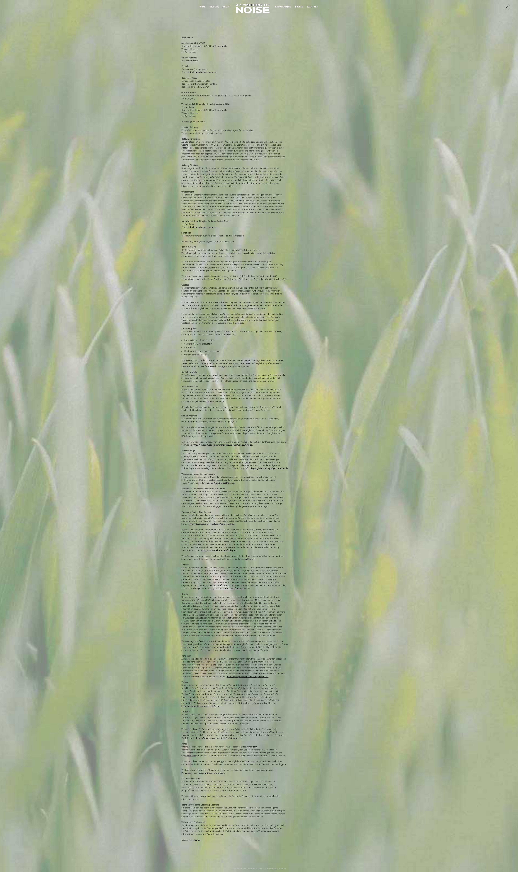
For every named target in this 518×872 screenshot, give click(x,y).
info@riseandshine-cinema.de (202, 72)
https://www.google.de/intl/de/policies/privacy (219, 738)
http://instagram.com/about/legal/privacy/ (248, 676)
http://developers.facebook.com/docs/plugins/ (211, 524)
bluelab (282, 869)
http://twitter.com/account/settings (226, 588)
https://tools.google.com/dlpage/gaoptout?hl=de (264, 468)
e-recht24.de (194, 840)
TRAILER (214, 6)
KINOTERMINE (283, 6)
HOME (202, 6)
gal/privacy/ (251, 559)
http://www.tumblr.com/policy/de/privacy (201, 706)
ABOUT (227, 6)
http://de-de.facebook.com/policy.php (219, 550)
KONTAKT (312, 6)
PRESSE (299, 6)
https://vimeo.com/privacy (211, 773)
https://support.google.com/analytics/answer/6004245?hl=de (222, 445)
